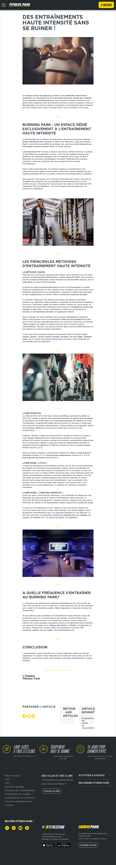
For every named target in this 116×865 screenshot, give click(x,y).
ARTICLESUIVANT (88, 710)
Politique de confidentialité (20, 790)
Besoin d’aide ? (13, 775)
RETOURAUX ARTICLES (70, 712)
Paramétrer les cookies (18, 794)
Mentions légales (14, 786)
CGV (7, 779)
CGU (7, 783)
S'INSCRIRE (106, 5)
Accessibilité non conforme (20, 797)
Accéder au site (88, 845)
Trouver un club (52, 791)
